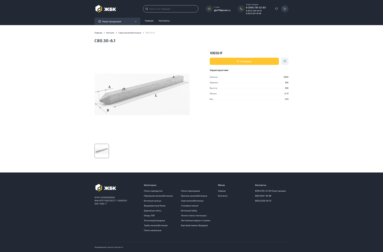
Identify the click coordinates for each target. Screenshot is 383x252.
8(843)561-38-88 (263, 195)
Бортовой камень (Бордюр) (194, 225)
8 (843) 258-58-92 (254, 11)
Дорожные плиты (152, 210)
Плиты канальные (152, 230)
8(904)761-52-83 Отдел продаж (270, 191)
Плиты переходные (190, 191)
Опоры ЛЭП (149, 215)
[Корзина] (284, 8)
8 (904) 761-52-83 (256, 7)
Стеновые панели (189, 205)
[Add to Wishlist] (284, 61)
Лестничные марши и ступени (195, 220)
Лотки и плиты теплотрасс (194, 215)
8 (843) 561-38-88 (253, 13)
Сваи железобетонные (130, 32)
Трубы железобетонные (156, 225)
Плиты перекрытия (153, 191)
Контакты (164, 20)
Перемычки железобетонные (158, 195)
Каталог (110, 32)
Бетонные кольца (152, 200)
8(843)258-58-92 (263, 200)
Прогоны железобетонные (194, 195)
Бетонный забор (189, 210)
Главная (149, 20)
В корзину (245, 61)
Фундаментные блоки (154, 205)
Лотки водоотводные (154, 220)
